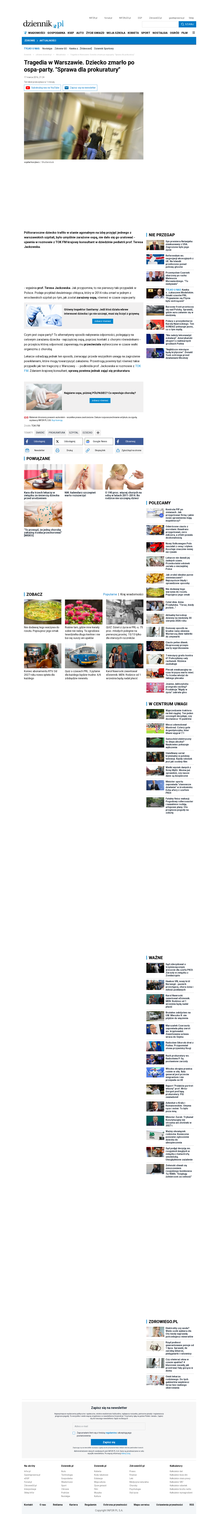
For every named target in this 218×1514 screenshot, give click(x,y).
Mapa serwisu (141, 1504)
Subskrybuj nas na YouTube (45, 87)
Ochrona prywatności (115, 1504)
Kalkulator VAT (176, 1482)
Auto (63, 1471)
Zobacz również (102, 321)
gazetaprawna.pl (176, 18)
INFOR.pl (93, 18)
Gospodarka (67, 1478)
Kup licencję (57, 420)
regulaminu (111, 1433)
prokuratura (57, 432)
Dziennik (27, 55)
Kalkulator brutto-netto (180, 1489)
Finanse (133, 1475)
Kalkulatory (176, 1465)
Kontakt (28, 1504)
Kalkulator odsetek (178, 1485)
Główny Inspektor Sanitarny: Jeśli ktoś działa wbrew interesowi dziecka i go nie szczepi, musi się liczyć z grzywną (101, 311)
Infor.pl (27, 1471)
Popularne (110, 594)
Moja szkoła (99, 1482)
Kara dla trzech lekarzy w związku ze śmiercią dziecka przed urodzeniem (41, 495)
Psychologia (135, 1489)
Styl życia (133, 1492)
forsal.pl (108, 18)
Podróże (65, 1492)
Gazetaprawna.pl (32, 1475)
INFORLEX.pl (125, 18)
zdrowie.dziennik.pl (43, 55)
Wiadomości (67, 1482)
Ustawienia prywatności (169, 1504)
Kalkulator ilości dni (178, 1475)
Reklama (58, 1504)
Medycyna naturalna (139, 1482)
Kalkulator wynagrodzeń (181, 1492)
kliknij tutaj (126, 1453)
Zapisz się (109, 1442)
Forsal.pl (28, 1482)
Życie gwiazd (100, 1485)
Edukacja (98, 1478)
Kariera (73, 1504)
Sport (63, 1485)
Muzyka (98, 1492)
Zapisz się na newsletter (83, 87)
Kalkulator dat (176, 1471)
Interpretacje (30, 1489)
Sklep (191, 18)
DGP (140, 18)
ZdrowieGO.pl (155, 18)
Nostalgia (47, 48)
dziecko (87, 432)
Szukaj (189, 24)
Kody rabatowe (101, 1475)
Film (96, 1489)
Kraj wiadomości (131, 594)
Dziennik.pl (67, 1465)
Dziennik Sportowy (104, 48)
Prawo (132, 1471)
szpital (73, 432)
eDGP (26, 1478)
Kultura (97, 1496)
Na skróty (29, 1465)
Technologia (67, 1475)
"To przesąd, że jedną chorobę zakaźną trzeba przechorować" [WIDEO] (43, 532)
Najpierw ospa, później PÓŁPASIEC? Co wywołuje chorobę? (100, 392)
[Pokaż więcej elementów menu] (193, 33)
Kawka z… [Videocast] (80, 48)
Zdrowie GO (61, 48)
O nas (43, 1504)
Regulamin (90, 1504)
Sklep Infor (29, 1492)
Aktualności (48, 40)
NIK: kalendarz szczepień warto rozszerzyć (80, 494)
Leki (131, 1478)
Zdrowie (29, 40)
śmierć (40, 432)
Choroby (133, 1485)
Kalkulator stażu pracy (180, 1478)
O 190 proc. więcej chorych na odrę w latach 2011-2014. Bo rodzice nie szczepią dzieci (123, 495)
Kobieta (97, 1471)
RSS (192, 1504)
